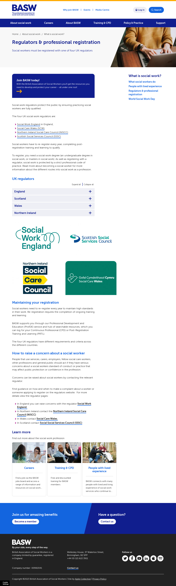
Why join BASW (71, 10)
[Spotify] (160, 558)
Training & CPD (102, 22)
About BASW (73, 22)
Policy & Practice (133, 22)
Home (15, 34)
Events (87, 10)
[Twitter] (125, 558)
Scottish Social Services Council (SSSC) (39, 136)
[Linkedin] (146, 558)
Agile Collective (83, 579)
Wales (18, 205)
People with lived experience (145, 86)
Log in (141, 10)
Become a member (26, 521)
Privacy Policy (99, 579)
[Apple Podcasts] (153, 558)
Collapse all (89, 184)
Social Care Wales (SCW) (30, 128)
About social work (20, 22)
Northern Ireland (25, 213)
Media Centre (102, 10)
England (19, 191)
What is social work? (54, 34)
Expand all (76, 184)
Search (157, 10)
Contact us (107, 521)
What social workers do (142, 81)
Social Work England (28, 124)
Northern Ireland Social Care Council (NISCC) (42, 132)
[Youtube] (139, 558)
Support (160, 22)
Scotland (20, 198)
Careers (48, 22)
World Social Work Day (142, 98)
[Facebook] (132, 558)
